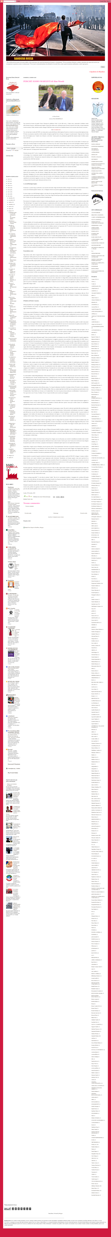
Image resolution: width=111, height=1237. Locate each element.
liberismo (93, 729)
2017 (9, 183)
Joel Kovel (93, 687)
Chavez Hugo (94, 435)
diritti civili (93, 523)
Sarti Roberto (94, 1040)
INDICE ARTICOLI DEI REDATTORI (96, 182)
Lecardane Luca (94, 714)
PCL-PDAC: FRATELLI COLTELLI (15, 890)
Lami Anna (93, 707)
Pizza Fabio (93, 925)
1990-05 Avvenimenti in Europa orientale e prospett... (12, 352)
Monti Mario (94, 828)
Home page (56, 513)
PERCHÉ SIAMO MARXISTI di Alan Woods (12, 387)
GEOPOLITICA (94, 617)
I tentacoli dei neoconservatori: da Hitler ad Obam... (12, 317)
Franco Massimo (94, 590)
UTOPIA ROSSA (12, 547)
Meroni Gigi (94, 817)
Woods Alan (30, 499)
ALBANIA (93, 290)
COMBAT (93, 451)
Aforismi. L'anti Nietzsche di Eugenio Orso (12, 365)
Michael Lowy (94, 821)
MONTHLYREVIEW (96, 245)
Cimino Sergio (94, 439)
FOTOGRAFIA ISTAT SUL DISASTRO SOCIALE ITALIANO (12, 439)
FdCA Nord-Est (11, 608)
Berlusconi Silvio (95, 367)
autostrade (93, 332)
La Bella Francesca (95, 700)
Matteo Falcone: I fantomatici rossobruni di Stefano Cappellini (14, 504)
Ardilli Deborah (94, 322)
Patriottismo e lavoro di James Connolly (12, 222)
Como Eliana (94, 455)
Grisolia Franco (94, 654)
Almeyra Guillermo (95, 300)
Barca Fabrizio (94, 344)
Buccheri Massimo (95, 405)
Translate (16, 150)
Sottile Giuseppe (94, 1106)
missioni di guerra (95, 826)
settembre (11, 204)
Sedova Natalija (94, 1056)
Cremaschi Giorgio (95, 478)
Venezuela (93, 1172)
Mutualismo (93, 842)
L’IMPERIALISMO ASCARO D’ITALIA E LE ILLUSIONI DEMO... (12, 216)
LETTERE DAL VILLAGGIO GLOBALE (97, 726)
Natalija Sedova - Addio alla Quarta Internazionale (12, 425)
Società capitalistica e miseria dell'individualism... (12, 293)
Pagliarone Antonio (95, 876)
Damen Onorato (94, 492)
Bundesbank (94, 407)
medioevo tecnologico (95, 810)
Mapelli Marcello (95, 773)
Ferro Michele (94, 574)
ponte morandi (94, 936)
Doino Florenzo (94, 530)
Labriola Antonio (95, 705)
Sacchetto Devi (94, 1022)
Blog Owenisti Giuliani (13, 772)
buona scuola (94, 409)
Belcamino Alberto (95, 357)
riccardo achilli (94, 978)
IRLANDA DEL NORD (96, 682)
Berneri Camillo (94, 369)
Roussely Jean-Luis (95, 1013)
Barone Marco (94, 348)
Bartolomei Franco (95, 350)
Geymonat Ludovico (95, 622)
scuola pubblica (94, 1054)
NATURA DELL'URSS (96, 851)
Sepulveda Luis (94, 1061)
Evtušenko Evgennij (95, 558)
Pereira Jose (93, 918)
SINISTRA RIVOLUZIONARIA (96, 1094)
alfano (92, 295)
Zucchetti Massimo (95, 1195)
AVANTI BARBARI (95, 212)
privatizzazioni (94, 948)
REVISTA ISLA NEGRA (13, 681)
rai (92, 955)
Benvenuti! (10, 750)
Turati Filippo (94, 1151)
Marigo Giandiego (95, 787)
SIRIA (92, 1099)
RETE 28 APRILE (95, 973)
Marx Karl (93, 796)
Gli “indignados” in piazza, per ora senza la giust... (12, 406)
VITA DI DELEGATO (96, 1181)
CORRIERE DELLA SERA (97, 464)
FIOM (92, 576)
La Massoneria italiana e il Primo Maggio (17, 565)
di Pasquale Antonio (95, 516)
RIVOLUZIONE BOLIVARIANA (95, 996)
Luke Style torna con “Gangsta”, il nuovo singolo (13, 532)
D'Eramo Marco (94, 485)
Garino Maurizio (94, 601)
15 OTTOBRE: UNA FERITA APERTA (16, 849)
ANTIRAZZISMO (95, 152)
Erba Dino (93, 555)
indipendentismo (94, 677)
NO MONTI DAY (95, 856)
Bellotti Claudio (94, 362)
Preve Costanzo (94, 943)
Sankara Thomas (94, 1033)
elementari (93, 544)
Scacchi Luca (94, 1047)
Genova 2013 (94, 615)
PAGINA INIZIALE (95, 144)
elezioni (93, 546)
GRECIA (93, 650)
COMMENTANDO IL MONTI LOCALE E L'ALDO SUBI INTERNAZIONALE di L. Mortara (13, 810)
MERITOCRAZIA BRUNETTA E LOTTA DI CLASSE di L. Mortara (12, 323)
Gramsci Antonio (95, 645)
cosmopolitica (94, 469)
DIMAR (93, 521)
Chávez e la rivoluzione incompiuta (12, 784)
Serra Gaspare (94, 1065)
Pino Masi (93, 920)
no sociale (93, 858)
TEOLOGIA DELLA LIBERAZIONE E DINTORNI (98, 168)
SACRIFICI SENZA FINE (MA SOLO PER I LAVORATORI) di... (12, 243)
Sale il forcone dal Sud (16, 837)
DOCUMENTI (94, 528)
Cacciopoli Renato (95, 414)
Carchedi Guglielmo (95, 428)
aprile (10, 457)
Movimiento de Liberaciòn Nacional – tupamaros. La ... (12, 419)
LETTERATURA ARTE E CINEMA (97, 173)
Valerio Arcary (94, 1163)
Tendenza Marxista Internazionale (95, 1132)
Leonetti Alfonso (94, 721)
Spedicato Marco (94, 1111)
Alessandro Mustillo (95, 293)
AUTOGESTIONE (95, 330)
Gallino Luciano (94, 599)
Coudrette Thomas (95, 476)
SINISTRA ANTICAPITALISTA (96, 1082)
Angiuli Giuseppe (95, 309)
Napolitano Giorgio (95, 849)
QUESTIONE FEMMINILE (97, 146)
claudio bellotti (94, 446)
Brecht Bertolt (94, 394)
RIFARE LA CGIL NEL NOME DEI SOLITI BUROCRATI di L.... (12, 228)
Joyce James (94, 689)
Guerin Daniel (94, 657)
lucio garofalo (94, 741)
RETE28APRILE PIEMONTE (12, 695)
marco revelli (94, 784)
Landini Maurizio (95, 710)
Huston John (94, 670)
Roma (92, 1003)
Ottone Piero (94, 874)
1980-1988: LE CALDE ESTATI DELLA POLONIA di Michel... (12, 278)
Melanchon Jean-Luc (95, 812)
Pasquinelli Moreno (95, 904)
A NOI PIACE (11, 716)
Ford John (93, 578)
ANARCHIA (94, 304)
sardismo (93, 1038)
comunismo (93, 460)
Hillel (92, 668)
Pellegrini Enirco (94, 916)
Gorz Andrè (93, 643)
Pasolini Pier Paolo (95, 902)
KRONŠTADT (94, 698)
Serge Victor (94, 1063)
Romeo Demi (94, 1008)
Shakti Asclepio (94, 1072)
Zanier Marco (94, 1188)
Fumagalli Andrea (95, 594)
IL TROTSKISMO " (12, 593)
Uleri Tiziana (94, 1156)
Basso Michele (94, 355)
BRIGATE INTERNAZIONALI (95, 397)
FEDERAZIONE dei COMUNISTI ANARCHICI (97, 222)
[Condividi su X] (60, 497)
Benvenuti (10, 749)
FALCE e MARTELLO (96, 219)
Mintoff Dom (94, 823)
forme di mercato (94, 581)
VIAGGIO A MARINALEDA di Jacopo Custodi (16, 877)
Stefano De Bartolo (95, 1118)
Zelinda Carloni (94, 1192)
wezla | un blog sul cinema (13, 667)
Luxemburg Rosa (95, 745)
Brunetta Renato (94, 402)
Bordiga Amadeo (95, 387)
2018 (9, 181)
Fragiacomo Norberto (95, 583)
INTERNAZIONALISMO (97, 161)
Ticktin (92, 1135)
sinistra (92, 1079)
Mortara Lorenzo (94, 835)
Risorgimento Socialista (96, 991)
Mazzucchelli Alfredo (95, 807)
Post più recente (28, 513)
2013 (9, 191)
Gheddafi (93, 624)
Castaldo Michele (95, 430)
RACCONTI (94, 953)
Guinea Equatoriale (95, 659)
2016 (9, 185)
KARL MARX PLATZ (96, 237)
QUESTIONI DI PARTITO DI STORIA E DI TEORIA (97, 164)
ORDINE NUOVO (95, 870)
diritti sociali (94, 525)
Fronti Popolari (94, 592)
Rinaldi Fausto (94, 986)
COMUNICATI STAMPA (97, 458)
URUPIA (93, 1160)
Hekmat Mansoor (95, 661)
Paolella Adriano (94, 886)
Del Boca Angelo (95, 510)
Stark (92, 1115)
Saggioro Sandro (94, 1026)
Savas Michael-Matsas (96, 1042)
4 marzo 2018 (94, 279)
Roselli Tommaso (95, 1010)
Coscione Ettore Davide (96, 467)
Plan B (92, 927)
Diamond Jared (94, 519)
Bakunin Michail (94, 339)
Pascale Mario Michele (96, 900)
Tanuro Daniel (94, 1129)
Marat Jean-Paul (94, 775)
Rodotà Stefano (94, 1001)
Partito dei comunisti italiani (97, 891)
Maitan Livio (94, 757)
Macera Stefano (94, 748)
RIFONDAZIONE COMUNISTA (95, 983)
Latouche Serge (94, 712)
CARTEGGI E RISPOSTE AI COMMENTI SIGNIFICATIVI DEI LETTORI (98, 178)
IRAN (92, 680)
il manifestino (11, 580)
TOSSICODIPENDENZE (96, 1137)
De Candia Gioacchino (96, 499)
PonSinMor (93, 934)
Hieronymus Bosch (95, 666)
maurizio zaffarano (95, 805)
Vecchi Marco (94, 1167)
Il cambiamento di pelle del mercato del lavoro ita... (12, 376)
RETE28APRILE (95, 268)
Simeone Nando (94, 1075)
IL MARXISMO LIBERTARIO (11, 627)
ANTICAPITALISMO (96, 311)
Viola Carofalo (94, 1176)
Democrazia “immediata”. (13, 717)
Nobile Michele (94, 863)
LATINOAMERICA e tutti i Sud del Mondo (97, 240)
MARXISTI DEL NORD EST (97, 243)
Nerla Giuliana (94, 853)
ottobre (10, 202)
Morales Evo (94, 830)
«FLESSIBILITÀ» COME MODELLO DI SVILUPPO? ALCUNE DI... (12, 250)
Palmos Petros (94, 881)
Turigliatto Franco (95, 1153)
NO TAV (93, 860)
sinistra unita (94, 1097)
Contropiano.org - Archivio (14, 768)
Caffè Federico (94, 416)
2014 (9, 189)
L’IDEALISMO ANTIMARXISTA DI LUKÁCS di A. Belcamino (12, 393)
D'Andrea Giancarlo (95, 483)
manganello (93, 768)
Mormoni (93, 833)
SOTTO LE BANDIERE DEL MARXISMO (97, 271)
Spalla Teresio (94, 1108)
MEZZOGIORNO (95, 819)
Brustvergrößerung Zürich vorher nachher (13, 668)
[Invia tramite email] (57, 497)
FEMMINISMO (94, 569)
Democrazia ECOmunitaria (14, 764)
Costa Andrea (94, 471)
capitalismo (93, 425)
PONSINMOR (94, 266)
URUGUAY (94, 1158)
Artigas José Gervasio (96, 324)
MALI (92, 764)
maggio (10, 455)
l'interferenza (11, 487)
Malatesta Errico (94, 761)
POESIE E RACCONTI (96, 171)
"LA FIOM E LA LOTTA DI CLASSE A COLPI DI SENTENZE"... (12, 359)
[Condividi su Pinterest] (63, 497)
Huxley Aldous (94, 673)
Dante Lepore (94, 494)
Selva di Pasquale (11, 682)
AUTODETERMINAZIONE (97, 326)
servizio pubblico (95, 1068)
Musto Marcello (94, 840)
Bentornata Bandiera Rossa (12, 125)
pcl (92, 913)
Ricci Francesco (94, 980)
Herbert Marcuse (94, 664)
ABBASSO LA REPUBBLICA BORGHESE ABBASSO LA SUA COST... (12, 431)
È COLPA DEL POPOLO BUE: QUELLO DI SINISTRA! (16, 794)
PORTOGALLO (95, 939)
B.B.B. (92, 334)
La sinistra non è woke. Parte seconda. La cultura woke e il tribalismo (14, 490)
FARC (92, 562)
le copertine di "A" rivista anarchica (17, 611)
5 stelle (92, 284)
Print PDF (29, 496)
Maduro (93, 755)
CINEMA (93, 441)
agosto (10, 206)
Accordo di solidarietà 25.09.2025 (17, 583)
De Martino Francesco (96, 504)
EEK (92, 539)
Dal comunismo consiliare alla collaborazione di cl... (12, 235)
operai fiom (93, 867)
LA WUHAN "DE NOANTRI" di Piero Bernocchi (17, 632)
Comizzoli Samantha (95, 453)
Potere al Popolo (94, 941)
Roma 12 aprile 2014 (95, 1006)
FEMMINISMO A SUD (96, 225)
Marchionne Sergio (95, 780)
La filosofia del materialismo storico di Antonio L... (12, 346)
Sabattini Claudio (95, 1019)
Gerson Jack (94, 620)
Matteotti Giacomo (95, 803)
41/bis (92, 281)
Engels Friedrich (94, 553)
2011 (9, 196)
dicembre (11, 198)
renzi (92, 969)
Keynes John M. (94, 693)
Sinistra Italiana (94, 1091)
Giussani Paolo (94, 636)
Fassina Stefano (94, 565)
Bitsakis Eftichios (95, 378)
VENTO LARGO (12, 562)
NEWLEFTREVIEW (95, 253)
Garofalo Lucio (94, 604)
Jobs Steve (93, 684)
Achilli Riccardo (94, 286)
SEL (92, 1059)
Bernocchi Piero (94, 371)
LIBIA (92, 732)
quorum (93, 950)
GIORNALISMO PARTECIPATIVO (95, 228)
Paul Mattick (94, 909)
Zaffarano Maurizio (95, 1186)
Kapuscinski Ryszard (95, 691)
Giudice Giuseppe (95, 631)
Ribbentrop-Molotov (95, 976)
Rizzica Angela (94, 999)
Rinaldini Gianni (94, 988)
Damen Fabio (94, 490)
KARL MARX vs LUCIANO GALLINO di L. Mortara (12, 382)
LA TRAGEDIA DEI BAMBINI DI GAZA (12, 549)
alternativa (93, 302)
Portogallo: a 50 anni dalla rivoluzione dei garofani (13, 595)
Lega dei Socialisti (95, 716)
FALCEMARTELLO (58, 118)
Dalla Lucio (93, 487)
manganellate (94, 766)
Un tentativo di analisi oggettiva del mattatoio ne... (12, 270)
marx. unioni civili (95, 798)
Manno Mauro (94, 771)
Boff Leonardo (94, 383)
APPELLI (93, 313)
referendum (93, 964)
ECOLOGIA (94, 535)
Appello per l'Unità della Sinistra (98, 316)
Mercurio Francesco (95, 814)
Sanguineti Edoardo (95, 1031)
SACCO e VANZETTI (96, 1024)
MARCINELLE (94, 782)
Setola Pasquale (94, 1070)
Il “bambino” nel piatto (12, 517)
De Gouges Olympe (95, 501)
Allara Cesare (94, 297)
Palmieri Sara (94, 879)
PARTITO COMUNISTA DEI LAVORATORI (97, 256)
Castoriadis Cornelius (95, 432)
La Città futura (94, 703)
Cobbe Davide (94, 448)
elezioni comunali (95, 548)
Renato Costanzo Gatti (96, 966)
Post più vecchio (83, 513)
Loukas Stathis (94, 738)
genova (92, 613)
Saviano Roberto (94, 1045)
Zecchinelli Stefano (95, 1190)
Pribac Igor (93, 946)
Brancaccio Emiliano (95, 390)
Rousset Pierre (94, 1015)
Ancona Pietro (94, 307)
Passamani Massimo (95, 907)
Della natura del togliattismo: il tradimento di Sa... (12, 445)
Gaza (92, 608)
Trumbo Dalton (94, 1146)
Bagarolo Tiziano (95, 337)
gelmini (93, 611)
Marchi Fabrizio (94, 777)
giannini (93, 627)
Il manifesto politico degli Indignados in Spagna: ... (12, 450)
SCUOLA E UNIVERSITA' (97, 1049)
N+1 (92, 251)
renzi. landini (94, 971)
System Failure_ (11, 530)
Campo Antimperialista (96, 421)
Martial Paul (94, 791)
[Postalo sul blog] (58, 497)
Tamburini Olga (94, 1127)
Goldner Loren (94, 641)
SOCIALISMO (94, 1101)
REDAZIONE (94, 957)
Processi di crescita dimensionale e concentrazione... (12, 340)
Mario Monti (94, 789)
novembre (11, 200)
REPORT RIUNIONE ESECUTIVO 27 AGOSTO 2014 (17, 700)
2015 (9, 187)
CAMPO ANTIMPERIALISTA (98, 217)
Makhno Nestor (94, 759)
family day (93, 560)
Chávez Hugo (94, 437)
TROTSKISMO (94, 1142)
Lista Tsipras (94, 734)
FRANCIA (93, 588)
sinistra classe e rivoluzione (97, 1085)
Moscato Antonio (95, 837)
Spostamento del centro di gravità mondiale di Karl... (12, 400)
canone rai (93, 423)
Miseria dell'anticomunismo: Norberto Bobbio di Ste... (12, 370)
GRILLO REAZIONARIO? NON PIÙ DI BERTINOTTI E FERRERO (16, 905)
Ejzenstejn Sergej (95, 542)
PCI (92, 911)
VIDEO (93, 1174)
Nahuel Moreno (94, 847)
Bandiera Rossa (94, 341)
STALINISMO (94, 1113)
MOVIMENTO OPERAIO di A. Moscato (97, 248)
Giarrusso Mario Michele (96, 629)
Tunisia (92, 1149)
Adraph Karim (94, 288)
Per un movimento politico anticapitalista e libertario (14, 731)
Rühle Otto (93, 1017)
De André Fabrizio (95, 497)
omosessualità (94, 865)
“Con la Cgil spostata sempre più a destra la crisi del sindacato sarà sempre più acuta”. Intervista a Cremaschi (14, 735)
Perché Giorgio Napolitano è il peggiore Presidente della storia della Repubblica (16, 865)
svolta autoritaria (94, 1122)
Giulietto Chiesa (94, 634)
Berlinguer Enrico (95, 364)
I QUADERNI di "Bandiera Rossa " (97, 185)
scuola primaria (94, 1052)
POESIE (93, 930)
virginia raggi (94, 1179)
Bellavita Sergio (94, 360)
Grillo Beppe (94, 652)
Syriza (92, 1125)
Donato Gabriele (94, 532)
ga (91, 597)
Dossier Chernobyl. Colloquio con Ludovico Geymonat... (12, 334)
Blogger (60, 1213)
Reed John (93, 962)
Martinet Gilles (94, 794)
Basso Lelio (93, 353)
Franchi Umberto (95, 585)
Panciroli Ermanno (95, 883)
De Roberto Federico (95, 506)
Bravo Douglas (94, 392)
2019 (9, 179)
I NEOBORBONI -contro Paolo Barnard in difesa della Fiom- (16, 825)
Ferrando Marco (94, 571)
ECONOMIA (94, 537)
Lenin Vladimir (94, 719)
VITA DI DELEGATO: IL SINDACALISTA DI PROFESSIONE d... (12, 309)
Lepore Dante (94, 723)
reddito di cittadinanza (95, 959)
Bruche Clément (94, 400)
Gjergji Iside (94, 638)
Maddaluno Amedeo (95, 750)
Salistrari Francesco (95, 1029)
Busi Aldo (93, 412)
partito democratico (95, 894)
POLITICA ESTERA (95, 932)
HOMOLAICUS (95, 231)
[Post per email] (54, 496)
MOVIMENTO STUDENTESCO (95, 149)
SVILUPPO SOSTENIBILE (97, 1120)
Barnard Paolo (94, 346)
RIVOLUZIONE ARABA (96, 993)
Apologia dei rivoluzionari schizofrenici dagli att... (12, 412)
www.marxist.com (56, 129)
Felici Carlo (93, 567)
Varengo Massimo (95, 1165)
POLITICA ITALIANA (96, 157)
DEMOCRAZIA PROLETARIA (95, 513)
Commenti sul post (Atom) (58, 517)
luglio (10, 208)
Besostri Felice (94, 373)
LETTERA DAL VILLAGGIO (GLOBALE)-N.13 (12, 265)
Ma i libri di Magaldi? (17, 651)
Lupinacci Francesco (95, 743)
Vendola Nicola (94, 1169)
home (9, 502)
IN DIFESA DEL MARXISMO (95, 234)
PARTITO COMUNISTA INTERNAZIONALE (96, 259)
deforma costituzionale (96, 508)
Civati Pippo (94, 444)
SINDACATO (94, 154)
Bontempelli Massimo (96, 385)
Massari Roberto (94, 800)
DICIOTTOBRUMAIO (13, 516)
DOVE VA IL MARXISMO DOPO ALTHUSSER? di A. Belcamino (12, 300)
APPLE (93, 319)
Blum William (94, 380)
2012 (9, 194)
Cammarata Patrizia (95, 418)
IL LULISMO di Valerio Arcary (12, 328)
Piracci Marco (94, 923)
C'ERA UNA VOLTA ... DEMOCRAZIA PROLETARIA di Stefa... (12, 258)
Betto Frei (93, 376)
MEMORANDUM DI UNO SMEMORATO (13, 648)
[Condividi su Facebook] (62, 497)
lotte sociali (93, 736)
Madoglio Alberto (95, 752)
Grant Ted (93, 647)
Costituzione (94, 474)
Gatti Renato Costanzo (96, 606)
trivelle (92, 1139)
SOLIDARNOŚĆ (95, 1104)
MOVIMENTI (94, 159)
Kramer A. (93, 696)
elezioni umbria (94, 551)
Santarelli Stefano (95, 1036)
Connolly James (94, 462)
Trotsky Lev (93, 1144)
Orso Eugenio (94, 872)
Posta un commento (30, 506)
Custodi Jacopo (94, 481)
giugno (10, 210)
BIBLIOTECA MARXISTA (97, 215)
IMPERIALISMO (95, 675)
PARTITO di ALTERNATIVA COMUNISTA (97, 263)
